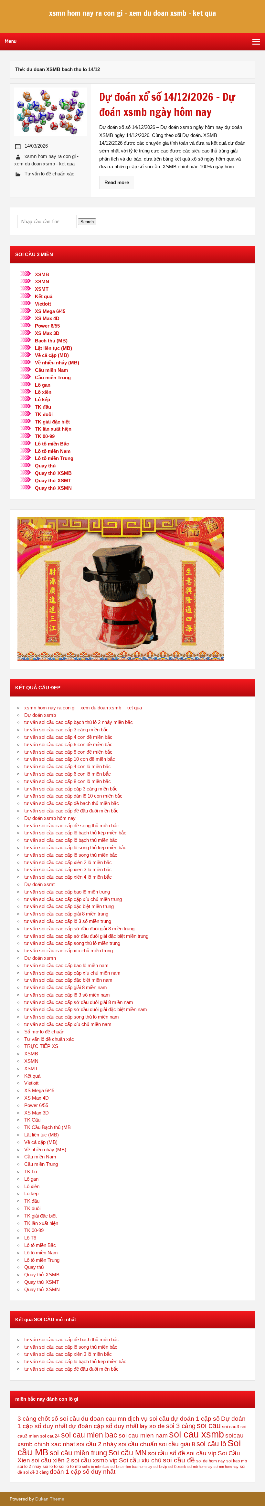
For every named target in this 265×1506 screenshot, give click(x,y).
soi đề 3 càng (35, 1472)
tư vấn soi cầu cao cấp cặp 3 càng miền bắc (71, 788)
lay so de (152, 1426)
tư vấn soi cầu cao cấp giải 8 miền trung (66, 913)
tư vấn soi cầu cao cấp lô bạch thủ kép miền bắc (75, 832)
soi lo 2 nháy (29, 1466)
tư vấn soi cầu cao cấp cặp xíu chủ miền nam (72, 973)
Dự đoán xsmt (39, 884)
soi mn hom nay (226, 1467)
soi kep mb (236, 1461)
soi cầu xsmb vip (94, 1460)
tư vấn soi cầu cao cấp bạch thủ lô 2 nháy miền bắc (78, 722)
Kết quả (43, 296)
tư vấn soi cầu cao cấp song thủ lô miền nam (71, 1017)
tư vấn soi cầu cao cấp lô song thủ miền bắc (70, 855)
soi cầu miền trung (78, 1453)
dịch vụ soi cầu (148, 1418)
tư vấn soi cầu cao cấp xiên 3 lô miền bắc (68, 869)
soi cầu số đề (166, 1453)
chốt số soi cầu (59, 1418)
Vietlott (43, 304)
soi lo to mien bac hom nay (131, 1467)
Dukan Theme (49, 1499)
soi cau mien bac (89, 1435)
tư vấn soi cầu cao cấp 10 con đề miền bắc (69, 759)
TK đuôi (44, 414)
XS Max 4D (47, 318)
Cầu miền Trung (53, 377)
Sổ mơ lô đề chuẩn (44, 1031)
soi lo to (50, 1466)
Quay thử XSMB (53, 473)
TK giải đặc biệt (52, 421)
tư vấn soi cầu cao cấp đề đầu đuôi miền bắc (71, 810)
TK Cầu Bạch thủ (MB (47, 1127)
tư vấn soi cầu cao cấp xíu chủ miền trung (68, 950)
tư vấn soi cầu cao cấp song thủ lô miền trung (72, 943)
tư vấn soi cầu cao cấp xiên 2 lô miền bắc (68, 862)
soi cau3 (230, 1426)
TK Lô (30, 1171)
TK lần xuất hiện (53, 429)
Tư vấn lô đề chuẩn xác (49, 173)
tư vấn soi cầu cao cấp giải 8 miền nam (65, 987)
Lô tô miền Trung (54, 458)
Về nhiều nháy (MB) (57, 362)
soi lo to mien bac (95, 1467)
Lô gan (42, 385)
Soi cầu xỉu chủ (140, 1460)
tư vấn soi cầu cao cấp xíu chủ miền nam (67, 1024)
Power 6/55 (47, 326)
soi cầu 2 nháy (96, 1444)
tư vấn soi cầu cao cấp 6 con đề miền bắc (68, 744)
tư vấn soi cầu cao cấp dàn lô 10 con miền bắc (73, 796)
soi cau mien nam (143, 1435)
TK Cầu (32, 1120)
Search (87, 221)
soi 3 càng (181, 1425)
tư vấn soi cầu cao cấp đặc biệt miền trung (69, 906)
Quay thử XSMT (53, 480)
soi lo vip (160, 1467)
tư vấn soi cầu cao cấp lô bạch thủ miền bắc (70, 840)
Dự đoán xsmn (40, 958)
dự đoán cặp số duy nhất (103, 1426)
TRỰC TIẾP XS (41, 1046)
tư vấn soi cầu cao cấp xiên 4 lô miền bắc (68, 877)
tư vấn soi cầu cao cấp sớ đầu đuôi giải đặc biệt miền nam (85, 1009)
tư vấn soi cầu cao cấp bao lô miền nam (66, 965)
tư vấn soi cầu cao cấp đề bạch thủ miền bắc (71, 803)
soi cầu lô (211, 1444)
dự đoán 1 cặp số (195, 1418)
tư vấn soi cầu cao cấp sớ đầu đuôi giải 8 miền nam (78, 1002)
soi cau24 (50, 1435)
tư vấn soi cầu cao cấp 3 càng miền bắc (66, 729)
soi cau (209, 1425)
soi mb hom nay (199, 1467)
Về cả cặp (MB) (52, 355)
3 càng (27, 1418)
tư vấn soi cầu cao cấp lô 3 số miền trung (67, 921)
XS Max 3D (47, 333)
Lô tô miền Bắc (52, 443)
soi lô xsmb (177, 1467)
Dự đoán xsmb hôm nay (50, 818)
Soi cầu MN (127, 1452)
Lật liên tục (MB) (53, 348)
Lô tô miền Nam (52, 451)
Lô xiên (43, 392)
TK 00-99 (45, 436)
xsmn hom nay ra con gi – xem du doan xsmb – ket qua (83, 707)
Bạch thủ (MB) (51, 340)
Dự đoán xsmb (40, 715)
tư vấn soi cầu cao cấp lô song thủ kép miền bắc (75, 847)
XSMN (42, 281)
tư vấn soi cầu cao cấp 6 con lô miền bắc (67, 774)
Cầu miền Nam (51, 370)
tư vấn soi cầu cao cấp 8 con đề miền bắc (68, 752)
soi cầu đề (179, 1460)
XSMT (41, 289)
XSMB (42, 274)
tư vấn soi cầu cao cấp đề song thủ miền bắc (71, 825)
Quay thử (45, 465)
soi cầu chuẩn (137, 1444)
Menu (10, 41)
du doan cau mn (103, 1418)
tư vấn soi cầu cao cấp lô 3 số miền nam (67, 995)
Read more (116, 182)
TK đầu (43, 407)
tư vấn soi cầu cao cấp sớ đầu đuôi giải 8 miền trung (79, 928)
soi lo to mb (70, 1466)
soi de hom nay (210, 1461)
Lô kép (42, 399)
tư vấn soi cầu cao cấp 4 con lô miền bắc (67, 766)
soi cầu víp (201, 1453)
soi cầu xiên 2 (50, 1460)
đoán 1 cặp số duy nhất (82, 1471)
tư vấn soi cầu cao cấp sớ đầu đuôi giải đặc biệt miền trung (86, 936)
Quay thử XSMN (53, 488)
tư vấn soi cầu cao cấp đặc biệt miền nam (68, 980)
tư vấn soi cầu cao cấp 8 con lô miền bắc (67, 781)
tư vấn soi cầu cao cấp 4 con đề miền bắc (68, 737)
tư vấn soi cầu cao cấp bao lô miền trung (67, 891)
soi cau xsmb (196, 1434)
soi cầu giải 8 (177, 1444)
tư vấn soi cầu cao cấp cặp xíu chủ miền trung (73, 899)
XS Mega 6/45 (50, 311)
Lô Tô (30, 1237)
